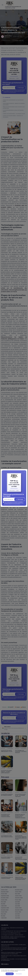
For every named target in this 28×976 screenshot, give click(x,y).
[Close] (24, 472)
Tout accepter (10, 973)
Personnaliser (19, 973)
